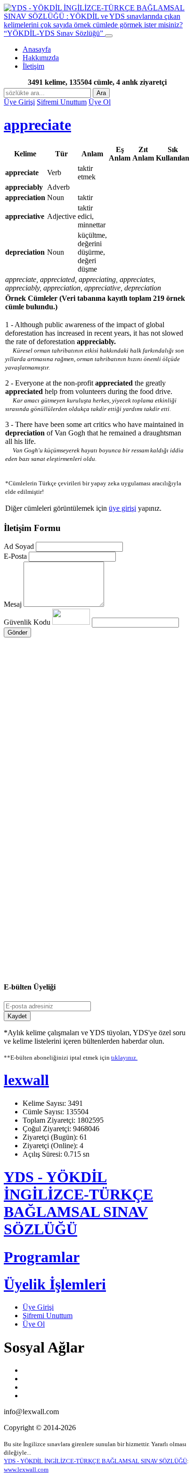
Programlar (42, 1256)
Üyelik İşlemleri (55, 1284)
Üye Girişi (19, 102)
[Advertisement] (97, 720)
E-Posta (15, 556)
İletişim (33, 66)
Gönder (17, 632)
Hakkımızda (41, 58)
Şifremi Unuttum (62, 102)
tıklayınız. (124, 1057)
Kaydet (17, 1016)
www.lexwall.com (26, 1469)
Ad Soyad (19, 546)
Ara (101, 93)
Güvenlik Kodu (28, 622)
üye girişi (122, 508)
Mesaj (13, 604)
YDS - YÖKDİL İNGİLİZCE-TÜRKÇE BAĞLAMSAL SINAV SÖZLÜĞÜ (78, 1203)
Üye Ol (100, 102)
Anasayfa (37, 49)
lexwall (26, 1079)
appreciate (37, 124)
